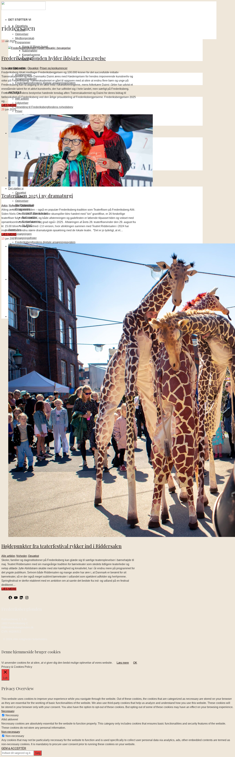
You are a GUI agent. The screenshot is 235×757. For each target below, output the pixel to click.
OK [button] (135, 662)
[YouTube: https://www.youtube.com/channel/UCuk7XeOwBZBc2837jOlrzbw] (16, 598)
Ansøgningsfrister (26, 238)
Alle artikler (8, 555)
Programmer (22, 42)
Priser (18, 111)
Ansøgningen (23, 233)
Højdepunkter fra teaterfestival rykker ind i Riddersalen (61, 546)
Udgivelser (21, 102)
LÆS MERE (8, 105)
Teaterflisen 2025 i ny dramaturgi (37, 195)
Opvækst (33, 68)
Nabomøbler (29, 50)
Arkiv (4, 205)
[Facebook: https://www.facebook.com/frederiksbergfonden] (10, 598)
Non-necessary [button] (10, 731)
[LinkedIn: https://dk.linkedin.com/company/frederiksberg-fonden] (21, 598)
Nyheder (6, 68)
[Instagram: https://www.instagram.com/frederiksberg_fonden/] (27, 598)
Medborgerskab (24, 38)
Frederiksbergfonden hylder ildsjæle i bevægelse (53, 58)
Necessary (12, 715)
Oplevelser (21, 34)
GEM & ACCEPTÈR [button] (13, 748)
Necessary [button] (7, 711)
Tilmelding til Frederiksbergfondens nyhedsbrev (44, 107)
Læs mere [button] (123, 662)
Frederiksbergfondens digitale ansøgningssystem (45, 242)
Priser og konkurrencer (53, 68)
